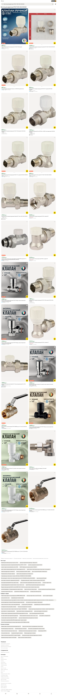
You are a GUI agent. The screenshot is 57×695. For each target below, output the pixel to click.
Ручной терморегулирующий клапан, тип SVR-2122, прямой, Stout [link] (13, 88)
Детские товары (3, 679)
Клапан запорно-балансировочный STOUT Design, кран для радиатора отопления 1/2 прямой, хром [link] (13, 301)
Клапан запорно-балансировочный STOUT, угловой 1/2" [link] (38, 258)
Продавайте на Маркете (5, 645)
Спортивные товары (4, 675)
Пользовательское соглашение (6, 683)
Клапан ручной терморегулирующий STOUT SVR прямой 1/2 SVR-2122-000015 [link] (14, 131)
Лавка (17, 693)
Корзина (40, 693)
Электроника (3, 662)
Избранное (28, 693)
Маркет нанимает (4, 686)
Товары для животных (4, 676)
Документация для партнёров (6, 646)
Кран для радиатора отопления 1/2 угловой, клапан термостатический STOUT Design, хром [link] (41, 385)
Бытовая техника (4, 659)
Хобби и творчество (4, 669)
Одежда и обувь (3, 663)
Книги (2, 672)
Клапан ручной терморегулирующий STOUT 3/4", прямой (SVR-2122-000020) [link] (40, 89)
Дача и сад (3, 670)
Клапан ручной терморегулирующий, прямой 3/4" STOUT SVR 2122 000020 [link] (42, 46)
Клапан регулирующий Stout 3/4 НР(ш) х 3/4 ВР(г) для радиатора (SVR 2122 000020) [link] (42, 132)
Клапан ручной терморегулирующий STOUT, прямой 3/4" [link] (39, 216)
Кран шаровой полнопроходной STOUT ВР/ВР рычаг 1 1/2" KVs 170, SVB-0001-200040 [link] (15, 552)
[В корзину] (27, 43)
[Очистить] (52, 4)
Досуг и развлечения (4, 656)
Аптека (2, 666)
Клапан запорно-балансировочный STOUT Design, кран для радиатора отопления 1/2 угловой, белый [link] (13, 510)
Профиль (51, 693)
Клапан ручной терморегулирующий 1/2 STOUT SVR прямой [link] (12, 46)
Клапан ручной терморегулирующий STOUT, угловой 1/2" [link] (39, 342)
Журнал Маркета (4, 687)
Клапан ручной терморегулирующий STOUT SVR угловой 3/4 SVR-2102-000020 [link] (41, 301)
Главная (5, 693)
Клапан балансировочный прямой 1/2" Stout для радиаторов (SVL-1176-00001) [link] (14, 384)
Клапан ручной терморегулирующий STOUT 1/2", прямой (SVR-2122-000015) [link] (15, 174)
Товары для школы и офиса (5, 673)
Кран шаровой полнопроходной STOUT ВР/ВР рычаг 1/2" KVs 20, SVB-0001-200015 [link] (14, 427)
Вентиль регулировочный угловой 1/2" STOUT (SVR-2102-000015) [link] (40, 174)
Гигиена (2, 660)
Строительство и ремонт (5, 678)
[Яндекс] (8, 691)
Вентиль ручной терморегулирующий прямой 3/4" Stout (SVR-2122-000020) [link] (14, 216)
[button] (55, 4)
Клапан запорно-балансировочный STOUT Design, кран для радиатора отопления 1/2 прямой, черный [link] (41, 427)
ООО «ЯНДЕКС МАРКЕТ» (8, 689)
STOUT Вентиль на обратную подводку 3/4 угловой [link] (37, 468)
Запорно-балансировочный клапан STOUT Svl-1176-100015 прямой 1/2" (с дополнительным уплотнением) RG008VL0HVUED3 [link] (14, 259)
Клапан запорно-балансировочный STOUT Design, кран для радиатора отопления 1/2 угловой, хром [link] (13, 343)
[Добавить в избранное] (27, 9)
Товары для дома (4, 665)
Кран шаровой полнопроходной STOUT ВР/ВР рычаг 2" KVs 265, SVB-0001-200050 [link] (42, 510)
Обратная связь (3, 684)
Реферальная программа (5, 652)
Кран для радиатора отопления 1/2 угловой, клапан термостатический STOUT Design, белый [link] (13, 469)
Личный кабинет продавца (5, 643)
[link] (10, 563)
